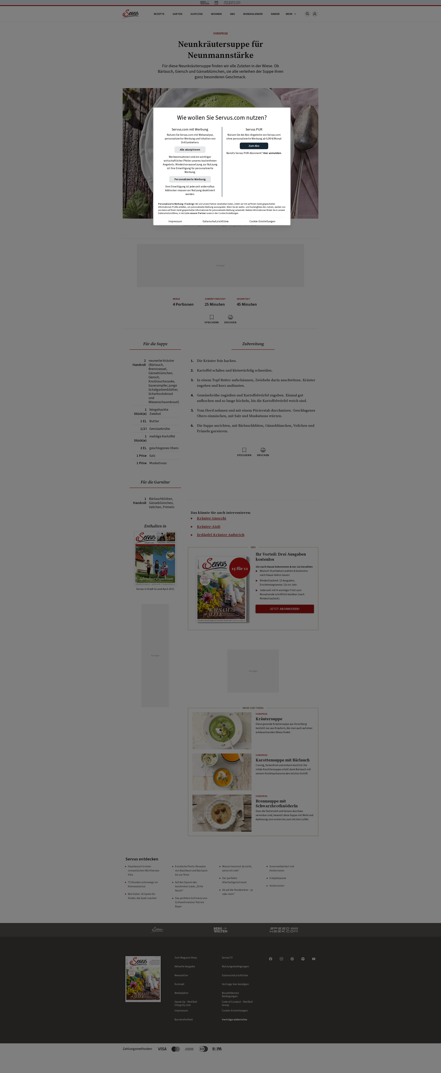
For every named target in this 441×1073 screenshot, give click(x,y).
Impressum (175, 221)
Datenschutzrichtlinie (216, 221)
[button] (254, 146)
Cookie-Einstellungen (262, 221)
